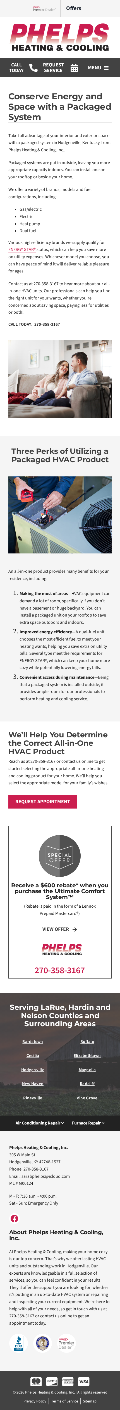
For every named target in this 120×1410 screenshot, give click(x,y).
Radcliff (87, 1084)
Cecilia (33, 1055)
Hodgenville (32, 1070)
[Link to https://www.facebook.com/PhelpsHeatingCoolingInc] (14, 1218)
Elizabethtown (87, 1055)
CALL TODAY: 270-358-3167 (34, 324)
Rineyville (32, 1098)
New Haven (33, 1084)
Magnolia (87, 1070)
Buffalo (87, 1042)
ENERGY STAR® (22, 249)
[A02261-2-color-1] (60, 24)
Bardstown (32, 1042)
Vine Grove (87, 1098)
